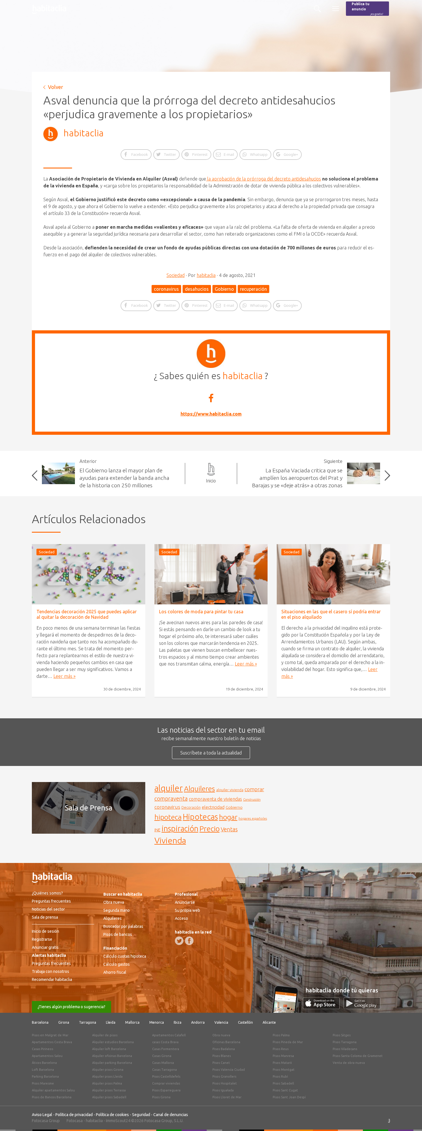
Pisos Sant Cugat (285, 1090)
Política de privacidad (74, 1114)
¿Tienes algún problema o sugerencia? (71, 1006)
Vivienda (170, 840)
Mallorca (132, 1022)
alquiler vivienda (229, 790)
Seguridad (141, 1114)
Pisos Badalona (223, 1049)
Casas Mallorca (163, 1062)
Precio (210, 829)
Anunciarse (185, 902)
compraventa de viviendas (215, 799)
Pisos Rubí (280, 1076)
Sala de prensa (45, 917)
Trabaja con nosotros (50, 971)
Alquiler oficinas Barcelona (112, 1056)
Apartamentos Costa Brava (52, 1042)
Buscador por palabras (123, 926)
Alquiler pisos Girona (107, 1069)
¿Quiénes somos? (47, 893)
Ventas (229, 829)
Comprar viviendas (166, 1083)
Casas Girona (161, 1056)
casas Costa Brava (165, 1042)
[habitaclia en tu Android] (362, 1007)
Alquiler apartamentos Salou (53, 1090)
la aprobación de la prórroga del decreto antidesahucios (263, 178)
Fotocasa (75, 1120)
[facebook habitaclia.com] (189, 940)
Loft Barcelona (43, 1069)
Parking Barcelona (45, 1076)
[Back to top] (409, 1118)
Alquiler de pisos (104, 1035)
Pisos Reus (281, 1049)
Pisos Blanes (221, 1056)
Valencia (221, 1022)
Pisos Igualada (223, 1090)
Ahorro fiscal (114, 972)
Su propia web (187, 910)
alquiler (168, 788)
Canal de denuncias (170, 1114)
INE (157, 830)
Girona (63, 1022)
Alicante (269, 1022)
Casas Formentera (165, 1049)
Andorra (198, 1022)
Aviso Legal (42, 1114)
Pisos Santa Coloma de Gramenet (358, 1056)
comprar (254, 789)
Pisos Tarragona (345, 1042)
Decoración (191, 807)
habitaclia (83, 133)
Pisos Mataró (282, 1062)
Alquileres (199, 789)
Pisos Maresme (43, 1083)
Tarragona (87, 1022)
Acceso (181, 918)
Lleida (110, 1022)
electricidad (213, 807)
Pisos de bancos (117, 934)
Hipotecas (200, 816)
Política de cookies (112, 1114)
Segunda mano (116, 910)
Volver (55, 87)
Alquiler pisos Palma (107, 1083)
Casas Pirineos (42, 1049)
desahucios (197, 289)
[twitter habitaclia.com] (179, 940)
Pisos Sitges (342, 1035)
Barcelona (40, 1022)
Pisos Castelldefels (166, 1076)
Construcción (252, 799)
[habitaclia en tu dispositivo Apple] (323, 1007)
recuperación (253, 289)
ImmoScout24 (118, 1120)
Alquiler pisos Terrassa (109, 1090)
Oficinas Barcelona (226, 1042)
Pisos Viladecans (345, 1049)
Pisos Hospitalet (224, 1083)
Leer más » (64, 676)
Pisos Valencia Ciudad (228, 1069)
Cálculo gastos (116, 964)
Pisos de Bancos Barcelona (51, 1097)
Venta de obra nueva (349, 1062)
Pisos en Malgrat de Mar (50, 1035)
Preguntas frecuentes (51, 901)
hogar (228, 817)
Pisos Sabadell (283, 1083)
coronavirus (166, 289)
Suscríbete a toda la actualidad (211, 752)
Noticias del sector (48, 909)
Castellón (245, 1022)
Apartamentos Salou (47, 1056)
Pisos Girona (161, 1097)
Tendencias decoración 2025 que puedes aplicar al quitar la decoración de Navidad (86, 614)
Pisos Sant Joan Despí (289, 1097)
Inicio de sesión (45, 931)
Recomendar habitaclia (52, 979)
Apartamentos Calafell (169, 1035)
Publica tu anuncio (367, 8)
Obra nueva (113, 902)
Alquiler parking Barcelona (112, 1062)
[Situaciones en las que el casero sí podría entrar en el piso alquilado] (333, 574)
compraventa (171, 799)
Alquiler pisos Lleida (107, 1076)
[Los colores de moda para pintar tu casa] (211, 574)
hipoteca (168, 817)
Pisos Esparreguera (166, 1090)
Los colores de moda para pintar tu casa (201, 611)
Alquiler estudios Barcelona (113, 1042)
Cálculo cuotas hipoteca (124, 956)
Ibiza (177, 1022)
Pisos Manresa (283, 1056)
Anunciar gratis (45, 947)
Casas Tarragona (164, 1069)
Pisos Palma (281, 1035)
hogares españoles (253, 818)
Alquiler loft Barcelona (109, 1049)
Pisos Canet (221, 1062)
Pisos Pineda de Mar (288, 1042)
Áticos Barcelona (44, 1062)
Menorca (156, 1022)
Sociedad (176, 275)
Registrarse (42, 939)
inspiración (180, 828)
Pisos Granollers (224, 1076)
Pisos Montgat (284, 1069)
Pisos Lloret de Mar (226, 1097)
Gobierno (224, 289)
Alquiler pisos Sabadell (109, 1097)
